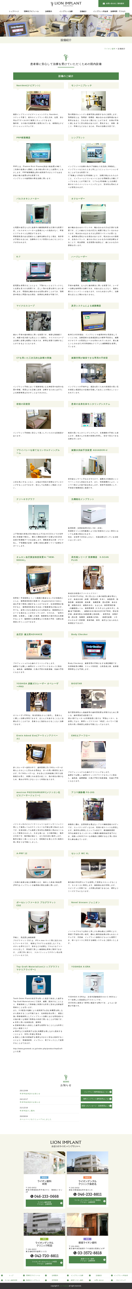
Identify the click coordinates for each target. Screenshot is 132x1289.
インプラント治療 (66, 11)
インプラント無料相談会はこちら (96, 1092)
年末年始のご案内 (27, 1111)
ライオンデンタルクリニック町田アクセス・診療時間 (44, 1262)
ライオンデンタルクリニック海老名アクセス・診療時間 (87, 1201)
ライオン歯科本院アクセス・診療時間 (44, 1203)
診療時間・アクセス (118, 11)
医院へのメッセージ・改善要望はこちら (96, 1106)
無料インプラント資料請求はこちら (96, 1099)
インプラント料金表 (100, 11)
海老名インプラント (33, 1280)
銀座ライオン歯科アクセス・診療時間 (87, 1260)
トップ (11, 1275)
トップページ (14, 11)
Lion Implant (63, 1286)
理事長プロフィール (31, 11)
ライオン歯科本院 (11, 1280)
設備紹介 (83, 11)
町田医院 (55, 1280)
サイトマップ (121, 1280)
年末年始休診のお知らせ (30, 1094)
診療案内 (48, 11)
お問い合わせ (99, 1280)
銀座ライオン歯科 (77, 1280)
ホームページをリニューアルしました (36, 1119)
